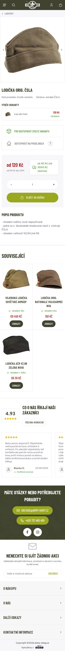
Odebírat (53, 573)
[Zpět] (3, 49)
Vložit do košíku (35, 197)
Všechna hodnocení (34, 422)
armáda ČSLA (53, 97)
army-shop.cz (42, 642)
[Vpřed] (61, 49)
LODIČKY (9, 14)
